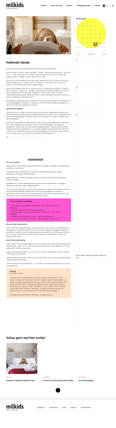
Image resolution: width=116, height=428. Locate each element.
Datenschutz (53, 407)
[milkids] (17, 5)
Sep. (104, 54)
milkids (97, 5)
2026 (103, 6)
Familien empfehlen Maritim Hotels (20, 380)
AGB (64, 407)
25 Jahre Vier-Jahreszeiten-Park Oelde (58, 380)
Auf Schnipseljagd (86, 380)
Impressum (40, 407)
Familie (43, 5)
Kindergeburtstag (83, 5)
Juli (78, 54)
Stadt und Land (56, 5)
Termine (69, 5)
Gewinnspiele (86, 407)
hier (77, 258)
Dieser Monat (91, 54)
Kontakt (73, 407)
